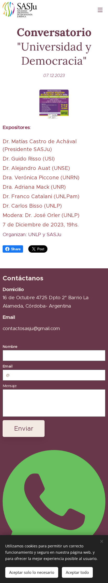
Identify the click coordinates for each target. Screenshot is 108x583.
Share (15, 249)
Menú (100, 9)
